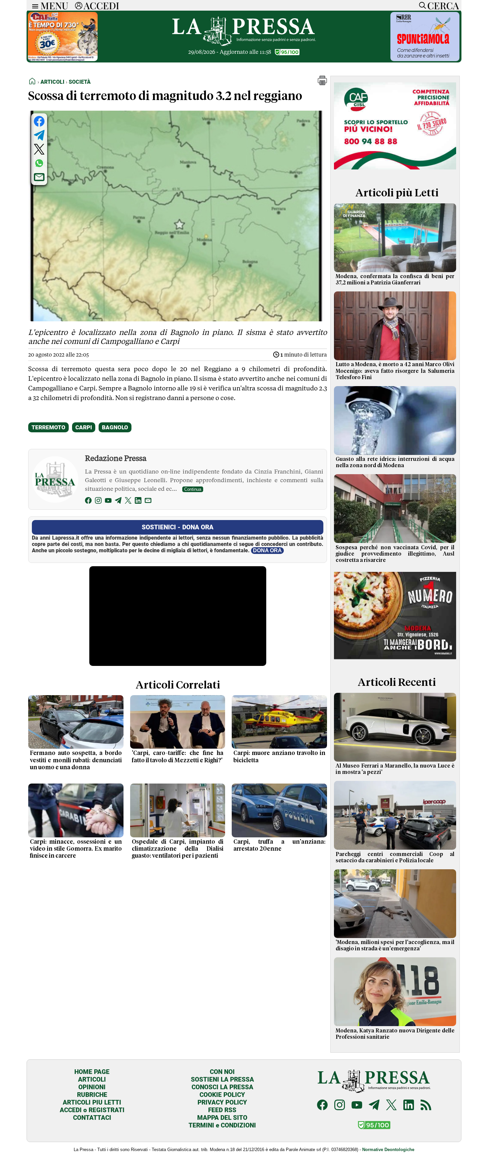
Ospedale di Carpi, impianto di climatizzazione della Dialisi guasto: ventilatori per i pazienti (178, 849)
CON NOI (222, 1072)
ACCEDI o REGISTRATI (92, 1110)
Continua (192, 489)
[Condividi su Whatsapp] (39, 163)
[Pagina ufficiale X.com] (391, 1106)
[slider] (170, 660)
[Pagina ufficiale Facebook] (322, 1106)
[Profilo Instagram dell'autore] (98, 501)
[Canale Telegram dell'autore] (118, 501)
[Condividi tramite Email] (39, 177)
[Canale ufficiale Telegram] (374, 1106)
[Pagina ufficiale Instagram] (339, 1106)
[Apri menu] (33, 5)
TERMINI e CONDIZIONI (222, 1125)
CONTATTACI (92, 1117)
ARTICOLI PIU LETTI (92, 1102)
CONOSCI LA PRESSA (222, 1087)
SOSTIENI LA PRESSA (222, 1079)
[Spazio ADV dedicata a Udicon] (63, 59)
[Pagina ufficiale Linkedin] (408, 1106)
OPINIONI (92, 1087)
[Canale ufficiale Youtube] (357, 1106)
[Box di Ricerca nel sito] (421, 5)
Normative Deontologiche (388, 1149)
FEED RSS (222, 1110)
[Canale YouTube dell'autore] (108, 501)
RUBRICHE (92, 1095)
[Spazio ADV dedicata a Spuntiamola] (424, 59)
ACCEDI (101, 5)
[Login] (78, 5)
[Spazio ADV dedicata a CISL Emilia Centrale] (395, 170)
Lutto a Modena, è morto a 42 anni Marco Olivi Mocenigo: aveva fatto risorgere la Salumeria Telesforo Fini (395, 371)
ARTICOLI (92, 1079)
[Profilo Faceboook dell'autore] (88, 501)
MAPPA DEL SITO (222, 1117)
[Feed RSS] (426, 1106)
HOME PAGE (92, 1072)
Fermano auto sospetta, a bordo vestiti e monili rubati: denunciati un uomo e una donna (76, 760)
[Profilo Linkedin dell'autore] (138, 501)
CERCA (443, 5)
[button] (322, 83)
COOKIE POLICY (222, 1095)
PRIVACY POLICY (222, 1102)
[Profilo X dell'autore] (128, 501)
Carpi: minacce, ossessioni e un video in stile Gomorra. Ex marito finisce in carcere (76, 849)
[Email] (148, 501)
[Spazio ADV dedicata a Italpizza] (395, 660)
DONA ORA (267, 550)
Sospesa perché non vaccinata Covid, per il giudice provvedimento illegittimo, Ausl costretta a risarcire (395, 554)
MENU (54, 5)
